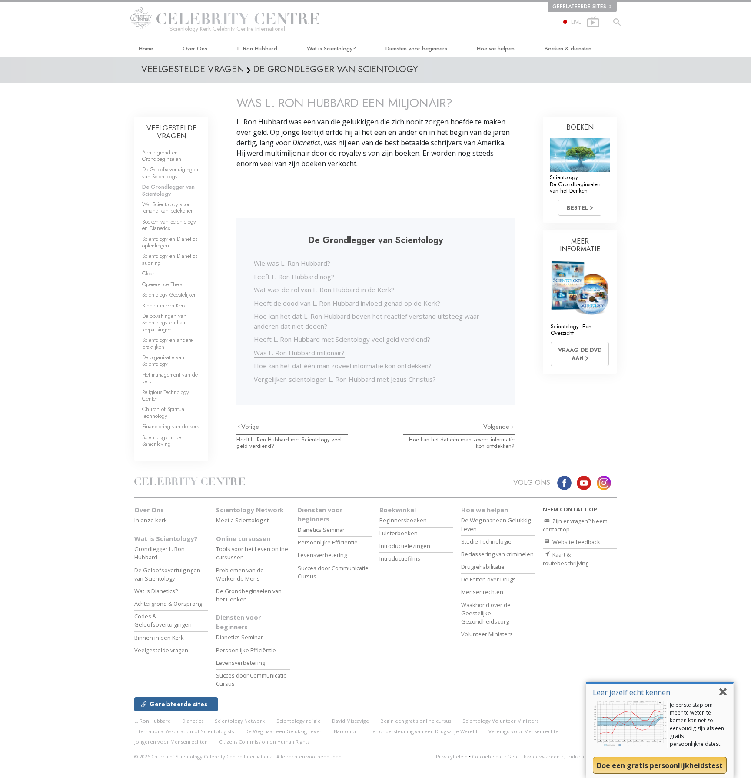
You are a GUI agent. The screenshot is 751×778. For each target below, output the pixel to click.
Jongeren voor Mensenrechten (171, 741)
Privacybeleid (452, 756)
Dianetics (192, 721)
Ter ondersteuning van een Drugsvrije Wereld (423, 731)
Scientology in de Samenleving (161, 440)
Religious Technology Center (165, 395)
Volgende (497, 426)
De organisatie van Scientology (163, 360)
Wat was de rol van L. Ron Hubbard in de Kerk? (324, 289)
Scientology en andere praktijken (167, 343)
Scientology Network (250, 510)
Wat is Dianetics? (156, 591)
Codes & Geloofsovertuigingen (163, 620)
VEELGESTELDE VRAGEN (171, 132)
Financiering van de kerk (170, 426)
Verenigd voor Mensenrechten (525, 731)
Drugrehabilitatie (483, 567)
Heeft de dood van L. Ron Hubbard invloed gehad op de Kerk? (347, 303)
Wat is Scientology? (331, 48)
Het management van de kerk (170, 378)
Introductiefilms (399, 558)
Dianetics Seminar (239, 637)
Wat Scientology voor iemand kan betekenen (168, 207)
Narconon (346, 731)
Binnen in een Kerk (164, 305)
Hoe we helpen (496, 48)
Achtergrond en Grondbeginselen (161, 155)
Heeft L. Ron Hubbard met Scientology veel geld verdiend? (342, 339)
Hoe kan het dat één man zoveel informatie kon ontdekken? (343, 365)
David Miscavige (350, 721)
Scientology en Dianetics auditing (169, 259)
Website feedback (575, 542)
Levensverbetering (240, 663)
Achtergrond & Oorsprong (168, 604)
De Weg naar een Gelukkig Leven (283, 731)
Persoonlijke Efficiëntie (246, 650)
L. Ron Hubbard (257, 48)
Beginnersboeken (403, 520)
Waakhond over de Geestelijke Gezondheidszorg (486, 613)
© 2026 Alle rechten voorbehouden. (238, 756)
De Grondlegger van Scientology (168, 190)
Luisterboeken (398, 533)
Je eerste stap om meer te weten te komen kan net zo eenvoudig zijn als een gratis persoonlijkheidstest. (697, 724)
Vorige (250, 426)
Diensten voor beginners (416, 48)
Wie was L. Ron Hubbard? (292, 263)
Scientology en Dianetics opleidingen (169, 242)
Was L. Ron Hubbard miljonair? (299, 352)
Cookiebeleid (487, 756)
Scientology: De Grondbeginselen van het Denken (575, 184)
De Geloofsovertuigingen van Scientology (170, 172)
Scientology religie (298, 721)
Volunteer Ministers (487, 634)
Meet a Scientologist (242, 520)
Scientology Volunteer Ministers (500, 721)
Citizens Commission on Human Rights (264, 741)
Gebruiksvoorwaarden (533, 756)
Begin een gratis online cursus (415, 721)
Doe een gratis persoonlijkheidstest (660, 765)
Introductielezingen (404, 546)
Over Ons (195, 48)
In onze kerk (150, 520)
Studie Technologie (486, 541)
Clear (148, 273)
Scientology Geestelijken (169, 294)
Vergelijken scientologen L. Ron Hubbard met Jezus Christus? (345, 379)
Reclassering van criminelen (497, 554)
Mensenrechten (482, 592)
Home (146, 48)
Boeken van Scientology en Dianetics (169, 224)
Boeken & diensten (568, 48)
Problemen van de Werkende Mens (240, 574)
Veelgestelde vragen (161, 650)
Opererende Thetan (164, 284)
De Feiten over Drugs (488, 579)
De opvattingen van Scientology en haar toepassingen (164, 323)
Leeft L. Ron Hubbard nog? (294, 276)
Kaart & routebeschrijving (565, 559)
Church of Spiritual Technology (164, 412)
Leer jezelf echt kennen (631, 692)
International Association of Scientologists (184, 731)
